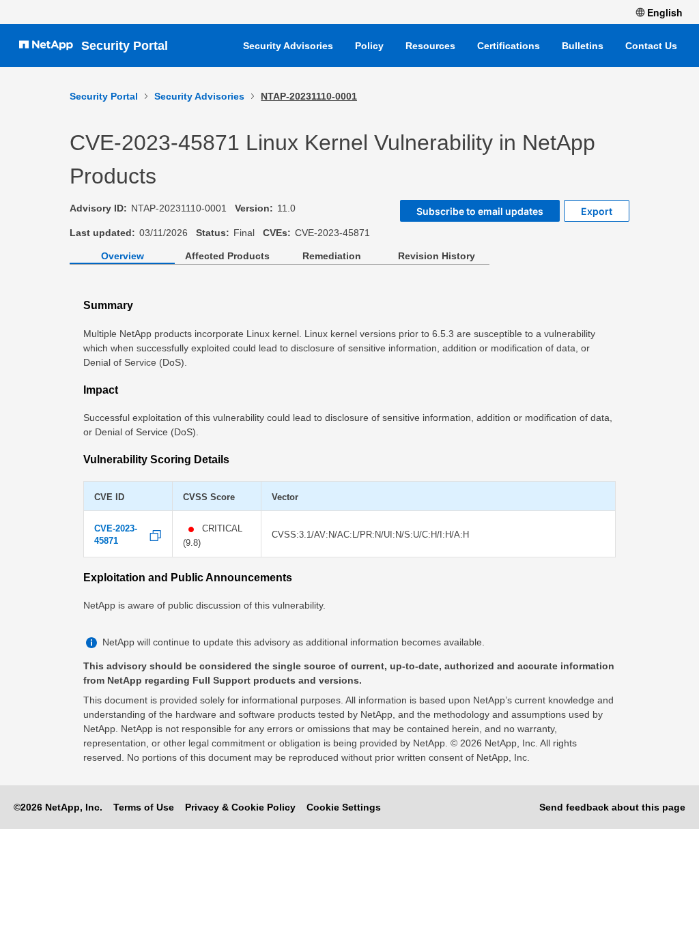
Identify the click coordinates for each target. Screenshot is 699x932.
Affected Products (227, 255)
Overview (122, 255)
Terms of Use (143, 807)
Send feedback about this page (612, 807)
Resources (430, 45)
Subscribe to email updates (479, 211)
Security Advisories (288, 45)
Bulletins (582, 45)
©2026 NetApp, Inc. (58, 807)
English (665, 12)
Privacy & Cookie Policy (240, 807)
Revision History (436, 255)
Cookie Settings (343, 807)
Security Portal (124, 46)
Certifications (508, 45)
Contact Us (651, 45)
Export (596, 211)
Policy (369, 45)
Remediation (331, 255)
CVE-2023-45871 (115, 535)
